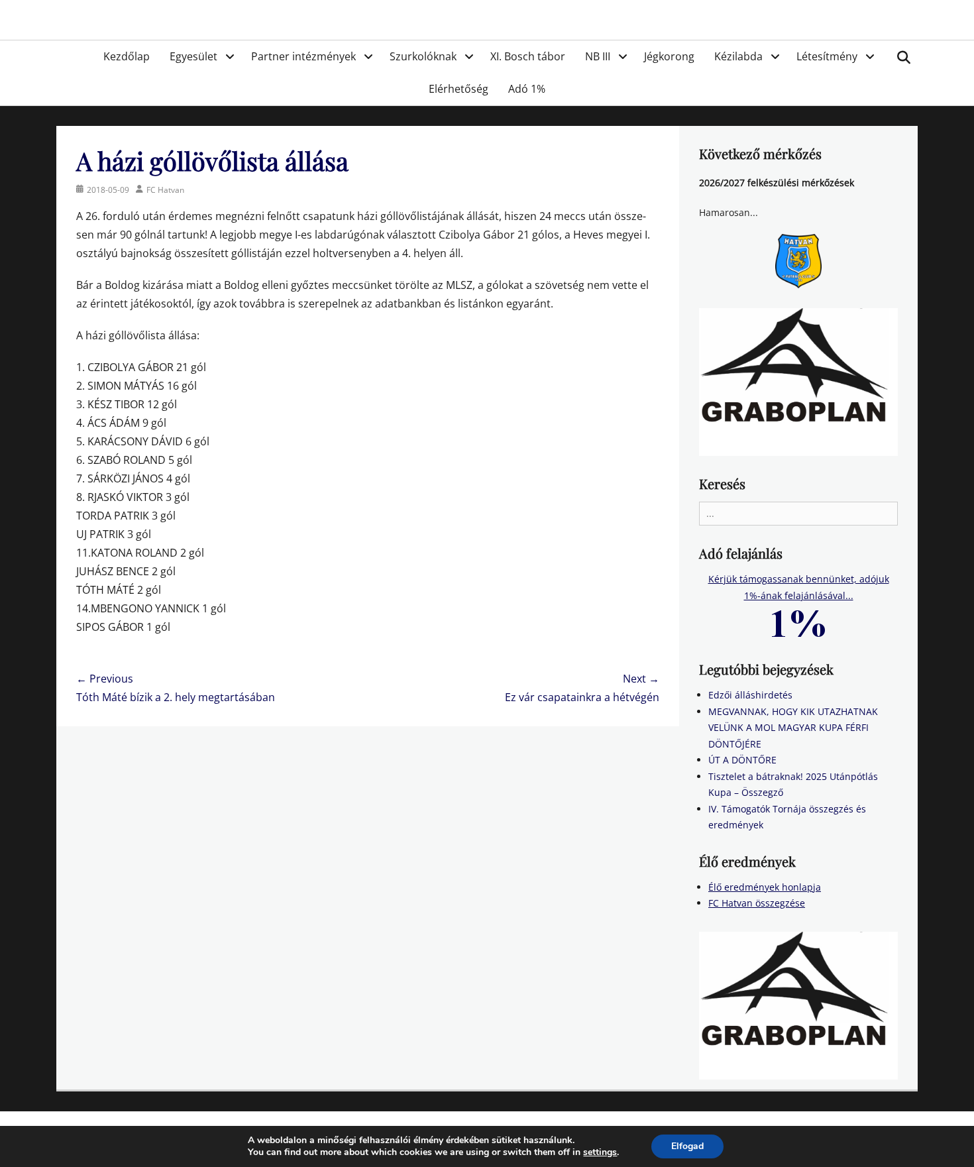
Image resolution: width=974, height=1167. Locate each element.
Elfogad (687, 1146)
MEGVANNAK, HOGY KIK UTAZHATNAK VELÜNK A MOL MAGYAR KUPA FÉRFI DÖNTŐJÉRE (793, 727)
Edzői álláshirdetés (750, 695)
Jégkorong (669, 56)
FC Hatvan (165, 189)
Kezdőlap (126, 56)
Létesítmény (826, 56)
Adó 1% (526, 89)
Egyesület (193, 56)
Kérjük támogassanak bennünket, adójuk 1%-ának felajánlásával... (798, 587)
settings (600, 1152)
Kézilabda (738, 56)
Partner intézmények (303, 56)
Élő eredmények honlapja (764, 887)
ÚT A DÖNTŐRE (742, 759)
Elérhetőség (458, 89)
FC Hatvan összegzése (756, 903)
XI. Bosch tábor (527, 56)
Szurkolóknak (423, 56)
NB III (597, 56)
